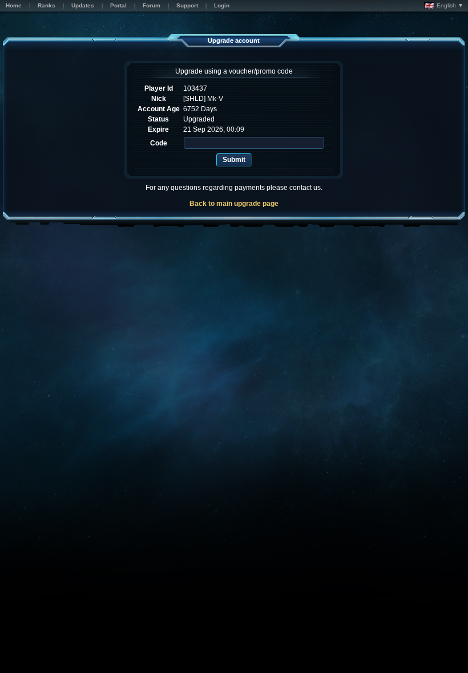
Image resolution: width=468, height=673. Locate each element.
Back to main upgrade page (234, 204)
